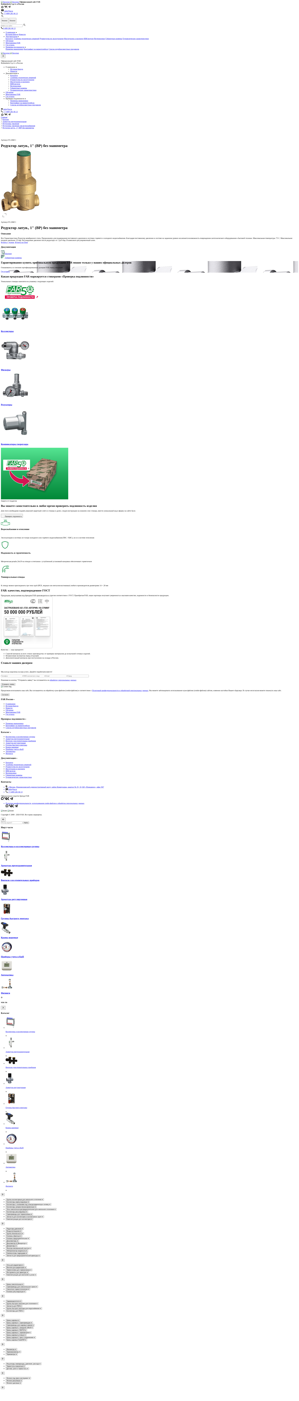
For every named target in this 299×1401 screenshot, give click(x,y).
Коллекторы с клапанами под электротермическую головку (28, 1204)
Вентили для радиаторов (16, 1267)
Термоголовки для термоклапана (18, 1270)
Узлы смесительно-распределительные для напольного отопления (31, 1209)
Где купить (10, 45)
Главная (4, 117)
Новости (22, 34)
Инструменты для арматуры (17, 1272)
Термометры (11, 1354)
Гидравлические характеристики (136, 39)
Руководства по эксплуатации (52, 39)
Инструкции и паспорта (73, 39)
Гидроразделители (13, 1301)
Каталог (6, 119)
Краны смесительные (14, 1284)
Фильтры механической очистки (18, 1248)
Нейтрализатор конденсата (16, 1251)
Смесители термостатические (17, 1289)
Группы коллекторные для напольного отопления (24, 1199)
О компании (10, 32)
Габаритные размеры (113, 39)
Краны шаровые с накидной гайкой (19, 1328)
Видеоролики (99, 39)
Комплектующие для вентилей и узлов (21, 1275)
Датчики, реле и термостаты (17, 1369)
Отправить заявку (8, 684)
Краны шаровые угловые (16, 1335)
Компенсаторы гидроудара (16, 1253)
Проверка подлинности (15, 47)
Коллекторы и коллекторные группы (20, 737)
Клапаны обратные (13, 1236)
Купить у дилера (7, 242)
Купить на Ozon (21, 242)
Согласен (5, 695)
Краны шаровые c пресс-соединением (20, 1337)
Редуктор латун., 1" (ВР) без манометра (18, 128)
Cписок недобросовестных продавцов (64, 49)
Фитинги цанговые (13, 1383)
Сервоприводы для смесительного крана (21, 1287)
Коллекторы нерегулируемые (17, 1202)
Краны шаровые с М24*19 (16, 1330)
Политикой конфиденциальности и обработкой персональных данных (120, 690)
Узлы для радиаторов (14, 1265)
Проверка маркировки (14, 49)
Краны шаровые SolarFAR (16, 1340)
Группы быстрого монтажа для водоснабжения (23, 1308)
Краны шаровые (12, 747)
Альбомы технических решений (26, 39)
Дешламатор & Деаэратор (16, 1243)
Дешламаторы (12, 1241)
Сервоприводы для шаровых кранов (20, 1325)
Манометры (11, 1349)
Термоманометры (13, 1352)
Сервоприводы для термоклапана (19, 1214)
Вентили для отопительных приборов (21, 741)
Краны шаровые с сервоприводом (19, 1323)
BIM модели (89, 39)
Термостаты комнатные (15, 1366)
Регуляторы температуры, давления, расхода (23, 1364)
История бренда (12, 34)
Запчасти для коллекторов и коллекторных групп (24, 1217)
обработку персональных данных (63, 680)
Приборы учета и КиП (15, 749)
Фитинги (9, 754)
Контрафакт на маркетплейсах (36, 49)
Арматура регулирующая (16, 743)
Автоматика (10, 751)
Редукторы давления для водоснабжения (19, 126)
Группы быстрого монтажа (16, 745)
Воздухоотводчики (13, 1231)
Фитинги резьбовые (14, 1380)
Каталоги (9, 39)
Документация (11, 37)
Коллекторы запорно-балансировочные (21, 1207)
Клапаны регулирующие (15, 1292)
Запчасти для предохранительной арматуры (23, 1256)
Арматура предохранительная (14, 122)
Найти (26, 823)
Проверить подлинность (13, 516)
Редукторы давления (11, 124)
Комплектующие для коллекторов (19, 1219)
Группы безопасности (14, 1233)
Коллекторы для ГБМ (14, 1311)
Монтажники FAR (13, 43)
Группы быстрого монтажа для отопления (21, 1303)
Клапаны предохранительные (17, 1238)
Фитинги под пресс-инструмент (18, 1378)
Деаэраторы (11, 1246)
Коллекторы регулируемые (16, 1212)
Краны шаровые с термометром (18, 1332)
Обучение (9, 41)
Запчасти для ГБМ (13, 1306)
